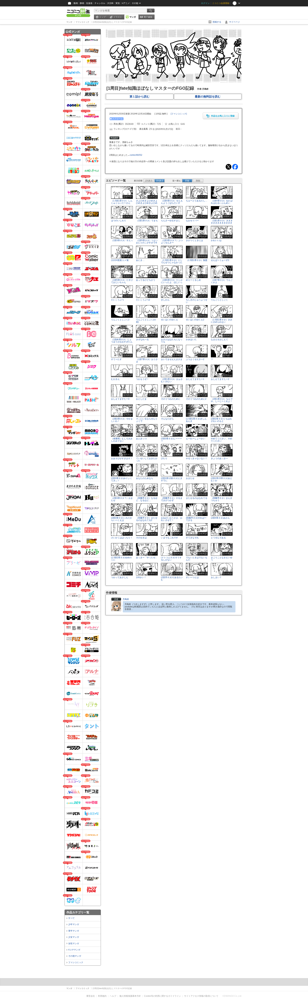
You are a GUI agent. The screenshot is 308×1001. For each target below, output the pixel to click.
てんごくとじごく (219, 300)
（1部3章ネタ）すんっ (122, 240)
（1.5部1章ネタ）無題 (196, 260)
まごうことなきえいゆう (221, 558)
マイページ (234, 22)
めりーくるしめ (193, 280)
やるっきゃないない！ (196, 458)
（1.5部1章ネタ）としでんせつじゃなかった (171, 261)
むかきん (115, 379)
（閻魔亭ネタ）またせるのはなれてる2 (146, 519)
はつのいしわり (118, 220)
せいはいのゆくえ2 (195, 319)
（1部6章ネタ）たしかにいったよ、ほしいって (172, 282)
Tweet (228, 167)
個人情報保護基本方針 (130, 996)
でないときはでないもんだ (196, 558)
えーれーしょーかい (195, 438)
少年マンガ (73, 924)
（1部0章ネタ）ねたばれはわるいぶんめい (222, 201)
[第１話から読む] (173, 82)
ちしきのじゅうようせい (196, 301)
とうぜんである (218, 537)
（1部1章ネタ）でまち (147, 220)
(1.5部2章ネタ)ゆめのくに (121, 558)
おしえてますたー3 (120, 399)
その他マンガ (74, 956)
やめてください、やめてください (221, 439)
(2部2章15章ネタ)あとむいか (221, 479)
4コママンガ (74, 949)
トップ (102, 17)
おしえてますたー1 (195, 379)
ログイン (205, 3)
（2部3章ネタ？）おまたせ (122, 499)
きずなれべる (142, 339)
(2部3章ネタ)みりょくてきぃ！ (121, 479)
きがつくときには (194, 240)
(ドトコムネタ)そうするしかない (171, 558)
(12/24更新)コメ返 (120, 260)
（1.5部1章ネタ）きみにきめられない (221, 320)
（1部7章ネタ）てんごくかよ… (222, 281)
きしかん (165, 300)
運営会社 (90, 996)
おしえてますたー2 (220, 379)
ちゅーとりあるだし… (196, 200)
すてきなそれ (192, 537)
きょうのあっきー (219, 458)
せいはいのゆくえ (169, 319)
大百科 (110, 3)
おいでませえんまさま (171, 359)
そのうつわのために (170, 399)
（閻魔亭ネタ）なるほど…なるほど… (146, 499)
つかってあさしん (119, 577)
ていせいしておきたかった (146, 459)
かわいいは (216, 240)
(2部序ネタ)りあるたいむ (172, 578)
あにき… (140, 260)
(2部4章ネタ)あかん (220, 518)
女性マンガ (73, 943)
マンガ (132, 17)
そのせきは (141, 537)
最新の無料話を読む (207, 96)
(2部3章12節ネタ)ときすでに (171, 479)
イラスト (117, 17)
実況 (117, 3)
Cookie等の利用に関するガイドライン (162, 996)
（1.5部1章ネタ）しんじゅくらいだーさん (121, 201)
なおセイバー (192, 220)
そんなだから (167, 419)
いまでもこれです (169, 537)
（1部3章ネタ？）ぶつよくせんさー (172, 241)
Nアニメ (126, 3)
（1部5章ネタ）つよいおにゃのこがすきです (147, 241)
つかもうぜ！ (142, 379)
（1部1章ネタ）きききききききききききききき (222, 222)
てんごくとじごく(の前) (146, 320)
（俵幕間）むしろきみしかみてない (121, 439)
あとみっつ (141, 438)
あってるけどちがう (145, 280)
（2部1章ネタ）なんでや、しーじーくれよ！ (222, 400)
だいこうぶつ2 (143, 300)
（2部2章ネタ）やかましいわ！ (122, 420)
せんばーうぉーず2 (220, 260)
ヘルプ (113, 996)
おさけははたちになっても (171, 340)
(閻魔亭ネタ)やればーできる (196, 519)
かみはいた (191, 339)
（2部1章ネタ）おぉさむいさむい (172, 380)
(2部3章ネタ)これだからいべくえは (121, 519)
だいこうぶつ (117, 300)
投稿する (217, 22)
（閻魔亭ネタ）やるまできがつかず (171, 499)
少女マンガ (73, 937)
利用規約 (102, 996)
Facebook (235, 167)
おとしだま (141, 399)
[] (179, 114)
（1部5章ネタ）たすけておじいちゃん (122, 281)
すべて (71, 918)
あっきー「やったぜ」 (146, 557)
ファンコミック (75, 962)
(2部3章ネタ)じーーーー (171, 439)
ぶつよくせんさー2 (195, 359)
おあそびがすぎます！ (121, 458)
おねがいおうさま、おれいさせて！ (171, 519)
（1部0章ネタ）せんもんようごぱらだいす (172, 201)
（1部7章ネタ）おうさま (147, 360)
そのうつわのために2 (196, 399)
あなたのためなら (144, 478)
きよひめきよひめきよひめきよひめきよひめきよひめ (146, 203)
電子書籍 (148, 17)
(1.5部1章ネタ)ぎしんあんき (196, 420)
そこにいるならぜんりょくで (146, 420)
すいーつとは (192, 577)
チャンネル (99, 3)
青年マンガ (73, 931)
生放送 (89, 3)
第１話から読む (140, 96)
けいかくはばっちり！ (121, 537)
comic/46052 (136, 155)
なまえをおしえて (219, 339)
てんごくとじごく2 (120, 319)
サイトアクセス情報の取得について (201, 996)
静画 (82, 3)
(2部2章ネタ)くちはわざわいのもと (221, 420)
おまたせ (190, 478)
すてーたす (116, 359)
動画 (76, 3)
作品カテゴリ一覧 (77, 912)
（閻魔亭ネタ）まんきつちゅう (221, 499)
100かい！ (141, 577)
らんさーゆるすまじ (170, 220)
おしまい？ (216, 577)
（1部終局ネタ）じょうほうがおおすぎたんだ (121, 341)
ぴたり (164, 458)
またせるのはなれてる (196, 498)
